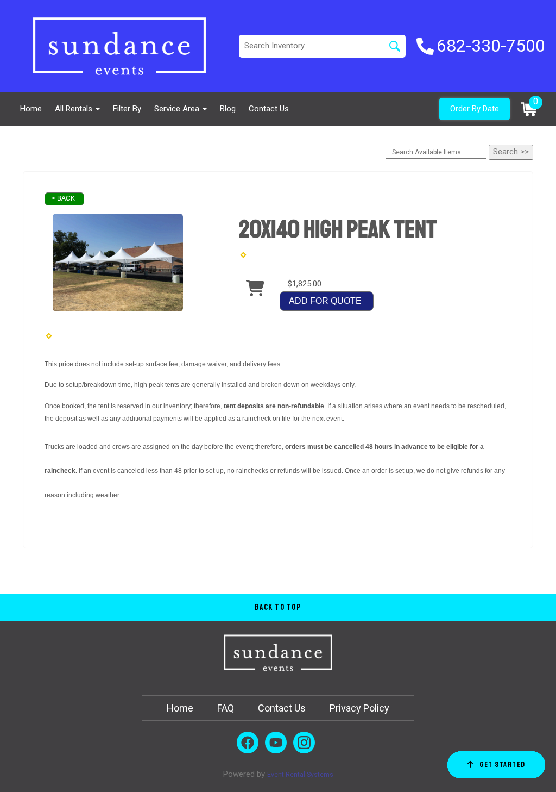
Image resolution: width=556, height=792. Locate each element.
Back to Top (278, 607)
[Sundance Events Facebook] (247, 742)
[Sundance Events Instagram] (304, 742)
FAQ (225, 708)
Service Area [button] (177, 109)
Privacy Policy (359, 708)
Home (31, 109)
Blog (228, 109)
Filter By (127, 109)
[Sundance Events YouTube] (276, 742)
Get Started (502, 764)
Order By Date (474, 109)
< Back (63, 198)
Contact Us (269, 109)
